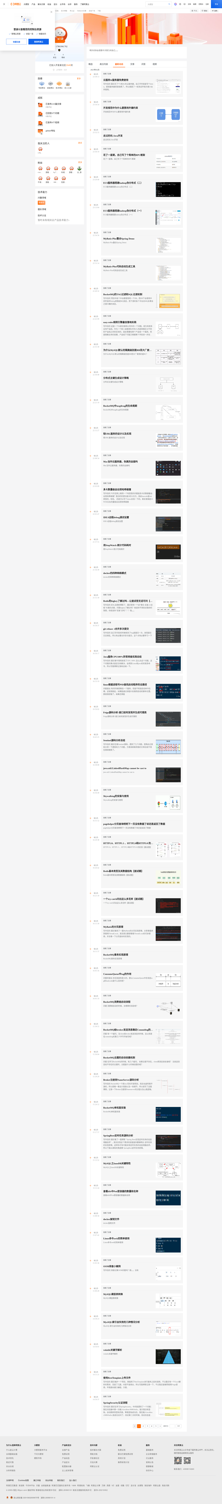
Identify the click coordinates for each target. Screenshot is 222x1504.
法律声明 (10, 1480)
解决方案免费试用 (125, 1454)
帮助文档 (94, 1454)
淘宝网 (21, 1485)
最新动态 (119, 64)
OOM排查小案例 (112, 1266)
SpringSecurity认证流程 (115, 1402)
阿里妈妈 (81, 1485)
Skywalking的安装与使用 (116, 796)
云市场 (62, 4)
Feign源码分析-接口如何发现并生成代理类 (125, 712)
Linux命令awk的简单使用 (116, 1238)
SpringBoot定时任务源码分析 (118, 1135)
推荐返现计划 (123, 1462)
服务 (76, 4)
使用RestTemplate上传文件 (117, 1378)
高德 (108, 1485)
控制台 (201, 4)
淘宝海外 (148, 1485)
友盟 (117, 1485)
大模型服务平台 (40, 1450)
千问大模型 (39, 1454)
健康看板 (149, 1466)
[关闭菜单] (4, 4)
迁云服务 (149, 1458)
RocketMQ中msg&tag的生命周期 (120, 406)
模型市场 (38, 1458)
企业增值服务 (151, 1454)
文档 (189, 4)
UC (113, 1485)
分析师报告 (11, 1470)
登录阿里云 (38, 41)
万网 (103, 1485)
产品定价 (66, 1462)
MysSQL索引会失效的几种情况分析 (121, 1322)
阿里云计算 (95, 1485)
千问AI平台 (30, 1485)
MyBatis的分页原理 (113, 927)
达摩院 (140, 1485)
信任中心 (149, 1470)
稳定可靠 (10, 1462)
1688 (74, 1485)
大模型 (26, 4)
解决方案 (41, 4)
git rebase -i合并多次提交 (116, 629)
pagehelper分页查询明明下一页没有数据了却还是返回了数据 (134, 824)
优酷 (122, 1485)
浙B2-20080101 (65, 1490)
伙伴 (69, 4)
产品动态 (66, 1458)
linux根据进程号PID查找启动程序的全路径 (125, 684)
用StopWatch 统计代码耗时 (117, 545)
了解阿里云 (84, 4)
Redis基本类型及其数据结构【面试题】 (123, 871)
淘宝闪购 (165, 1485)
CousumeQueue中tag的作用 (117, 974)
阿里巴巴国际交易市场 (61, 1485)
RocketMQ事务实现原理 (115, 954)
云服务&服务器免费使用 (115, 80)
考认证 (72, 11)
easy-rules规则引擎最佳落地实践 (119, 322)
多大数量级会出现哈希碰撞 (117, 489)
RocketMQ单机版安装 (114, 1107)
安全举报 (49, 1480)
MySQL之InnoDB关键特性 (117, 1163)
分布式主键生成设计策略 (116, 378)
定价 (55, 4)
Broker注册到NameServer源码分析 (121, 1080)
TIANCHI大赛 (81, 11)
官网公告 (149, 1462)
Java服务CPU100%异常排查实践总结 (122, 656)
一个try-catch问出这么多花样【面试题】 (124, 899)
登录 (216, 4)
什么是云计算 (11, 1450)
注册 (207, 4)
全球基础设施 (11, 1454)
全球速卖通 (45, 1485)
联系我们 (61, 1480)
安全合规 (10, 1466)
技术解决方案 (95, 1450)
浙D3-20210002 (101, 1490)
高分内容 (104, 64)
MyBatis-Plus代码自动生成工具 (119, 266)
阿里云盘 (157, 1485)
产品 (33, 4)
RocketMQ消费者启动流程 (116, 1002)
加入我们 (73, 1480)
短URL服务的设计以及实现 (117, 433)
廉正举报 (37, 1480)
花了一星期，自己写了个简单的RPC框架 (124, 155)
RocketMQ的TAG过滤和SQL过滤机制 (122, 294)
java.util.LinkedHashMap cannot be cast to (124, 768)
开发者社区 (94, 1458)
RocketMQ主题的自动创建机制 (119, 1057)
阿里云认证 (94, 1466)
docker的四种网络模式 (114, 573)
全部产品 (66, 1450)
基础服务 (149, 1450)
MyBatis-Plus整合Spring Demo (118, 238)
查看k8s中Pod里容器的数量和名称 (120, 1191)
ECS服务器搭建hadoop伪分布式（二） (123, 183)
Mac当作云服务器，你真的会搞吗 (120, 461)
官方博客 (64, 11)
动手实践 (55, 11)
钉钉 (127, 1485)
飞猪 (88, 1485)
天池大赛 (94, 1462)
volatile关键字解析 (112, 1350)
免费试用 (66, 1454)
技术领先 (10, 1458)
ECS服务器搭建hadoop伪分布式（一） (123, 210)
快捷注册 (16, 41)
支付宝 (133, 1485)
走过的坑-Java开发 (113, 135)
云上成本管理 (67, 1470)
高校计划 (121, 1458)
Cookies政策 (23, 1480)
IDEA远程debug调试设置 (116, 517)
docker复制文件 (111, 1219)
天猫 (38, 1485)
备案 (194, 4)
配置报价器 (66, 1466)
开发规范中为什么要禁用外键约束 (120, 108)
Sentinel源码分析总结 (114, 740)
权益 (49, 4)
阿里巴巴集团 (11, 1485)
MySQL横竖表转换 (113, 1294)
